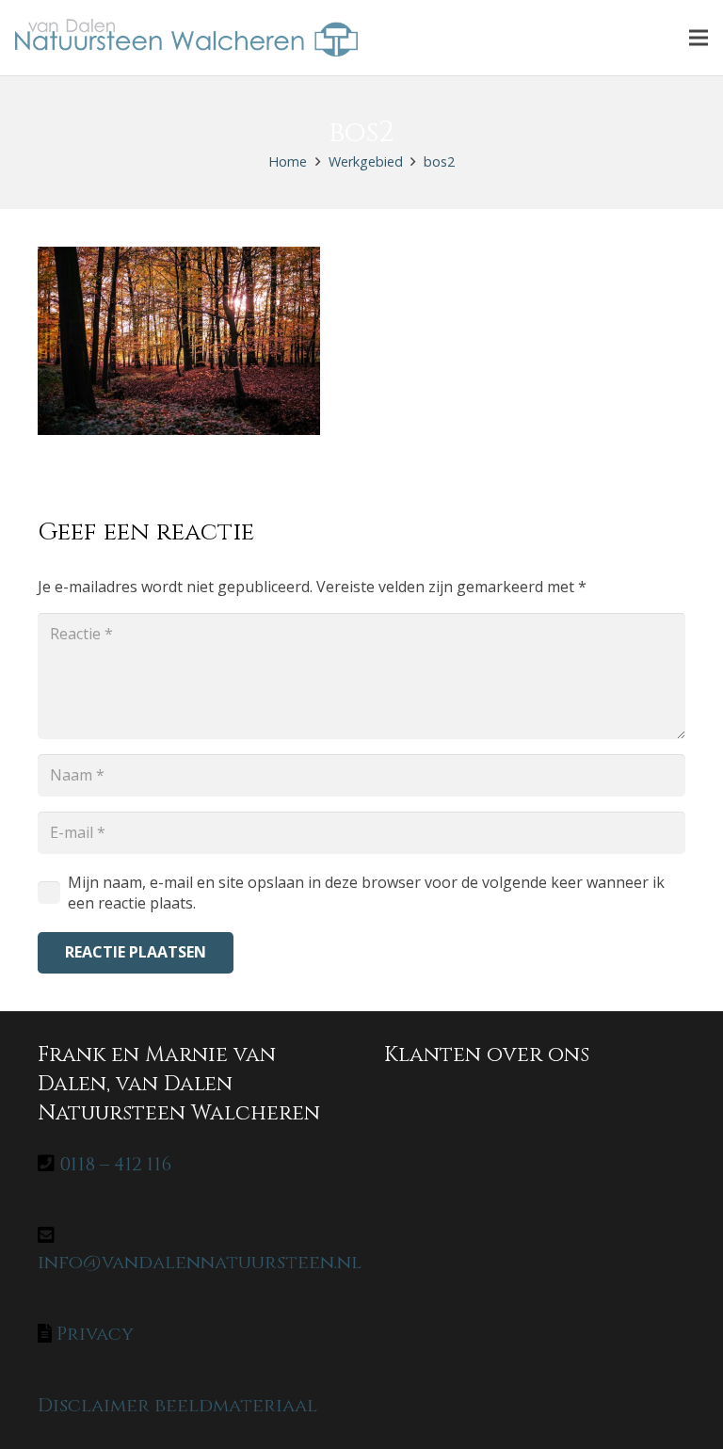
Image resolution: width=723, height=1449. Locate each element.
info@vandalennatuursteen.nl (200, 1262)
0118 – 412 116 (115, 1164)
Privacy (95, 1333)
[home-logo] (186, 37)
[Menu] (698, 37)
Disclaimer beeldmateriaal (177, 1405)
